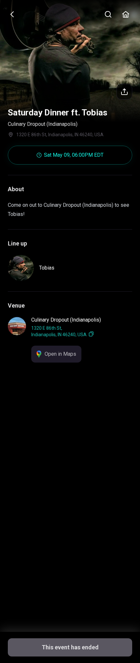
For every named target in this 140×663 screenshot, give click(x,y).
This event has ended (70, 647)
